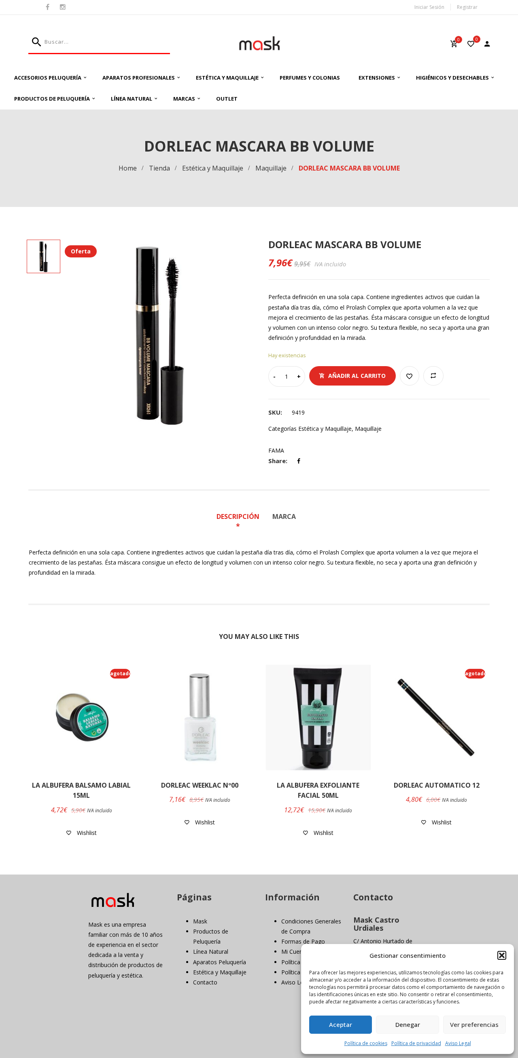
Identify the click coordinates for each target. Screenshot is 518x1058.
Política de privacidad (416, 1043)
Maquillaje (271, 168)
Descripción (238, 516)
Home (128, 168)
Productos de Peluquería (52, 98)
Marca (284, 516)
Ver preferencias (474, 1024)
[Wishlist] (470, 44)
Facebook (47, 7)
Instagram (63, 7)
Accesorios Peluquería (47, 77)
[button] (502, 955)
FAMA (276, 450)
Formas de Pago (303, 941)
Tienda (159, 168)
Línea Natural (131, 98)
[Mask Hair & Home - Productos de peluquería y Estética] (259, 43)
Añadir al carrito (357, 375)
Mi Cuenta (294, 951)
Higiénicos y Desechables (452, 77)
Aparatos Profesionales (138, 77)
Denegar (407, 1024)
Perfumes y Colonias (310, 77)
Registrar (467, 7)
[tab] (241, 522)
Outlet (227, 98)
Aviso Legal (458, 1043)
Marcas (184, 98)
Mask (200, 921)
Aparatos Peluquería (219, 962)
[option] (160, 334)
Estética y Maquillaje (227, 77)
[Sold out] (92, 768)
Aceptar (340, 1024)
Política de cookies (365, 1043)
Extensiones (377, 77)
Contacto (205, 982)
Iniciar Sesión (429, 7)
